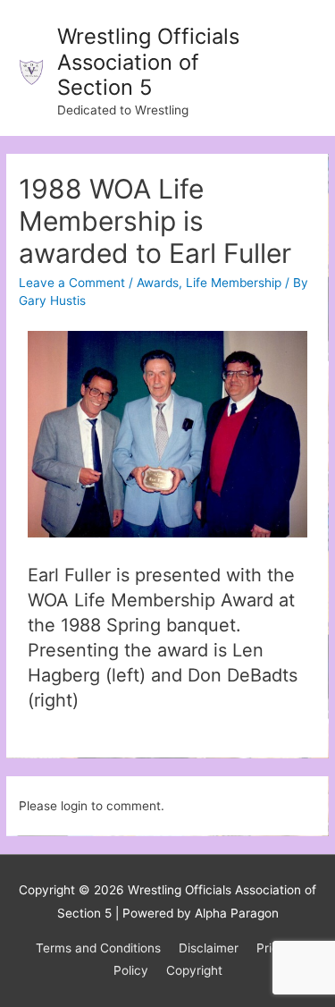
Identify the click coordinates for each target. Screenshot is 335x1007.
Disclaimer (209, 948)
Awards (158, 282)
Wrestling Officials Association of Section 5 (148, 61)
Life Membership (233, 282)
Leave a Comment (72, 282)
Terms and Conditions (98, 948)
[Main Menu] (299, 68)
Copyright (194, 970)
